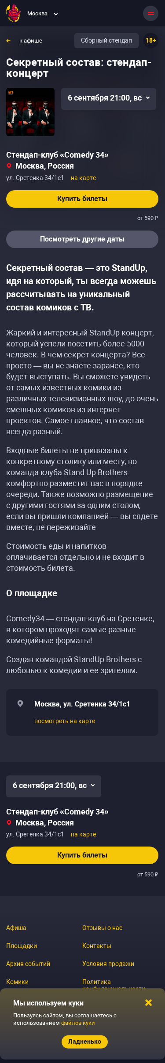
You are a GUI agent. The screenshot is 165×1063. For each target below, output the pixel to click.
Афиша (16, 927)
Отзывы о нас (102, 927)
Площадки (21, 945)
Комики (17, 981)
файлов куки (78, 1023)
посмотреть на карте (64, 720)
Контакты (96, 945)
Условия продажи (108, 963)
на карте (83, 177)
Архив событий (28, 963)
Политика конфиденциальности (113, 985)
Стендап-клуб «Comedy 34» (57, 154)
